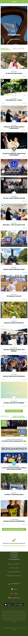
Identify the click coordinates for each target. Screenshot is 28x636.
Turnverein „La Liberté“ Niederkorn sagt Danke (14, 198)
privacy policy (4, 615)
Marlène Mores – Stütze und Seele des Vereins (14, 225)
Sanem (25, 444)
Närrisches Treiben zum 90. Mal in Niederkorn (14, 376)
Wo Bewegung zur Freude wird (14, 296)
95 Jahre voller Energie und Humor (14, 73)
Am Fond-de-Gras (9, 243)
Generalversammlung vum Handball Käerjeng (14, 521)
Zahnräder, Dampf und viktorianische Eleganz (14, 269)
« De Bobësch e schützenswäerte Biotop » (14, 494)
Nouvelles (5, 416)
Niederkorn (24, 76)
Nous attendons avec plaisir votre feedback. (14, 545)
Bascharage (24, 524)
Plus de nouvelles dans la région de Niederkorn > (14, 529)
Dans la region (18, 48)
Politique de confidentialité (13, 564)
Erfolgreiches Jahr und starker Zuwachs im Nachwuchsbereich (14, 127)
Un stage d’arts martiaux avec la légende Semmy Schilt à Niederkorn (14, 154)
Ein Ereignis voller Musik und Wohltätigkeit (14, 403)
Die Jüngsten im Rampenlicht (12, 171)
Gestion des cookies (14, 568)
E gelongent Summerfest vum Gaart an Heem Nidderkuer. (14, 350)
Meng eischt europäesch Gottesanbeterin (14, 323)
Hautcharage (24, 470)
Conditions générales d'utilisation (13, 575)
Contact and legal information (14, 572)
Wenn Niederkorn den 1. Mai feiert (14, 100)
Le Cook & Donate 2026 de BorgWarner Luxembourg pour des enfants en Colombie (14, 468)
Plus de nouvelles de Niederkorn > (14, 411)
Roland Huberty (4, 245)
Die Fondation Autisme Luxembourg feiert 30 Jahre (14, 441)
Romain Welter (4, 174)
